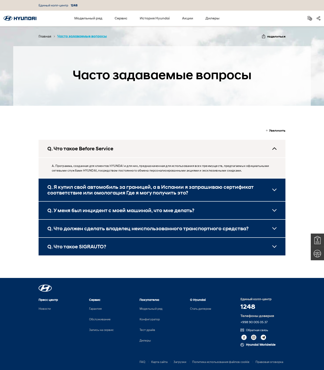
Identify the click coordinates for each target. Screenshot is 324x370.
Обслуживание (100, 319)
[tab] (162, 148)
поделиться (276, 36)
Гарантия (95, 308)
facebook (244, 337)
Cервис (121, 18)
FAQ (142, 362)
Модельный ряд (88, 18)
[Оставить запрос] (317, 240)
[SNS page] (318, 18)
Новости (45, 308)
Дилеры (212, 18)
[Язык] (310, 18)
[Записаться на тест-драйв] (317, 253)
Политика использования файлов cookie (221, 362)
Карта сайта (159, 362)
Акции (187, 18)
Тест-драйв (147, 330)
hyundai (19, 18)
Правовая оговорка (269, 362)
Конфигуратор (150, 319)
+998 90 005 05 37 (254, 322)
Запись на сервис (101, 330)
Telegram (263, 337)
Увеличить (277, 130)
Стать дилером (200, 308)
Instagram (253, 337)
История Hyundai (155, 18)
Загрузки (179, 362)
